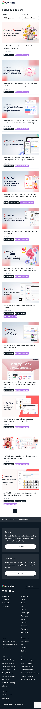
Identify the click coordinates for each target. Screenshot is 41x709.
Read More (20, 546)
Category (5, 14)
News (12, 519)
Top (6, 519)
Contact (20, 573)
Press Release (23, 519)
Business (25, 14)
